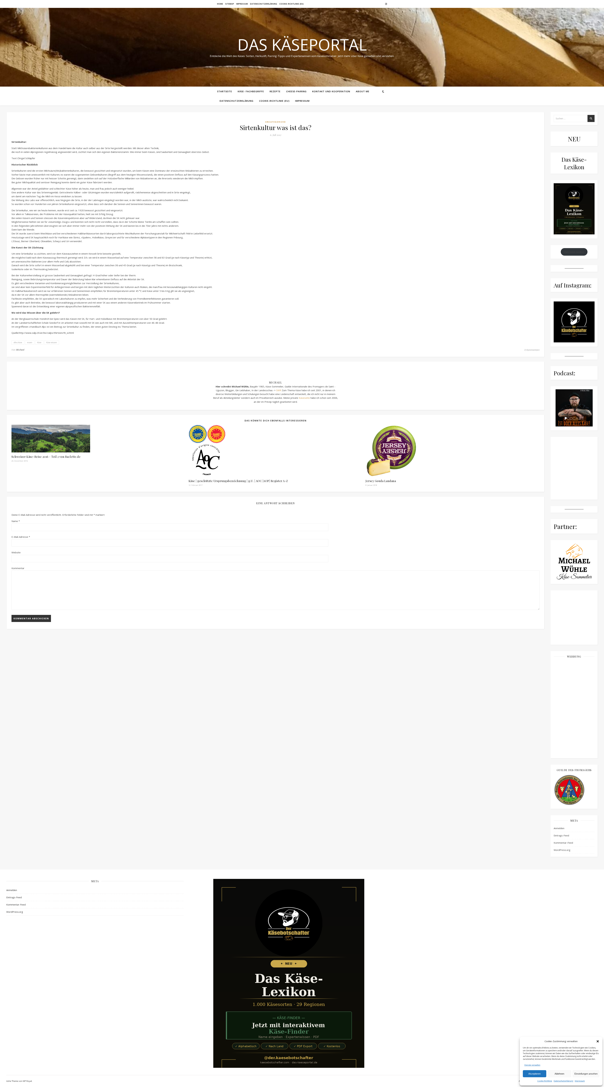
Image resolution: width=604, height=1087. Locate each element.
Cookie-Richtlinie (544, 1081)
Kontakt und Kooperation (331, 91)
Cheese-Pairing (296, 91)
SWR (278, 390)
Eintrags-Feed (561, 835)
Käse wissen (51, 342)
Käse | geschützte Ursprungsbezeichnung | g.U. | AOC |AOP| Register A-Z (238, 481)
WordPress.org (562, 849)
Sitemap (229, 4)
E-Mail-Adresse (20, 536)
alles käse (18, 342)
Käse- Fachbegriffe (251, 91)
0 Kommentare (532, 349)
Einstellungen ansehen (586, 1073)
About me (362, 91)
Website (16, 552)
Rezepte (275, 91)
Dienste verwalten (532, 1065)
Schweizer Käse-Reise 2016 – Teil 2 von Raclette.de (46, 457)
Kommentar (17, 568)
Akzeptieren (534, 1073)
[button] (597, 1041)
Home (220, 4)
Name (15, 521)
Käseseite (304, 397)
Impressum (580, 1081)
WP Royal (27, 1081)
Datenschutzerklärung (563, 1081)
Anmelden (559, 828)
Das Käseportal (302, 44)
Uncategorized (275, 122)
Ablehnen (559, 1073)
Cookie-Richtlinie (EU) (291, 4)
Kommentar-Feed (563, 842)
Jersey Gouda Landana (381, 481)
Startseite (224, 91)
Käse (39, 342)
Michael (20, 349)
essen (29, 342)
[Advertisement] (574, 708)
